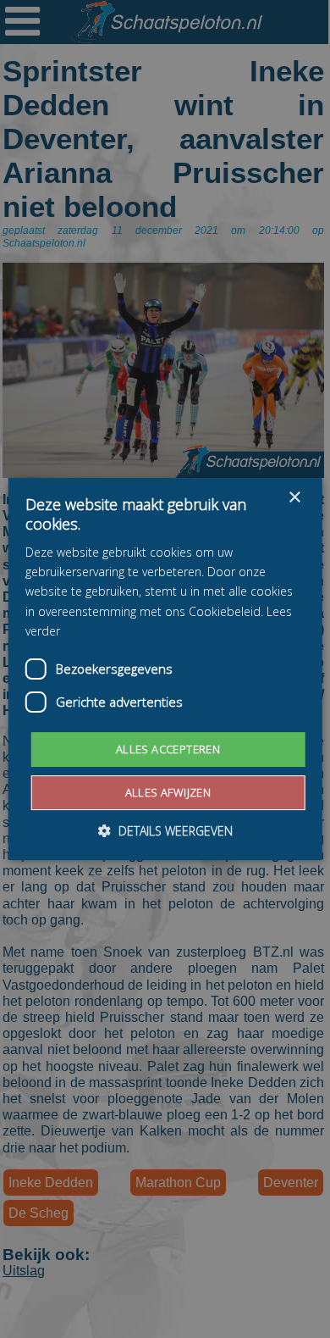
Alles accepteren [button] (168, 749)
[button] (165, 831)
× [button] (294, 497)
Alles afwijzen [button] (168, 792)
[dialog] (165, 669)
